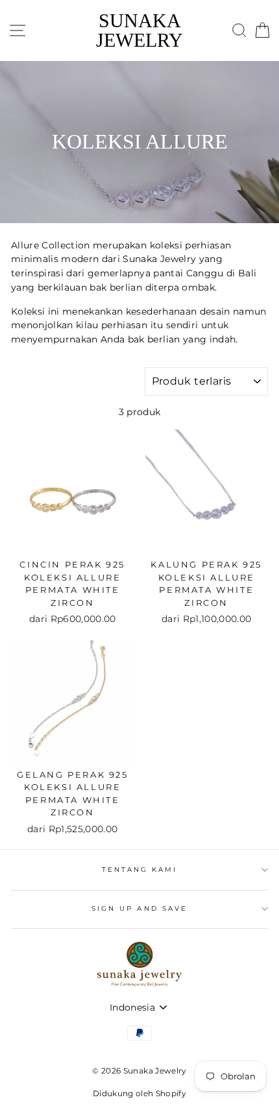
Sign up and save (139, 908)
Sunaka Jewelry (139, 30)
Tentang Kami (140, 869)
